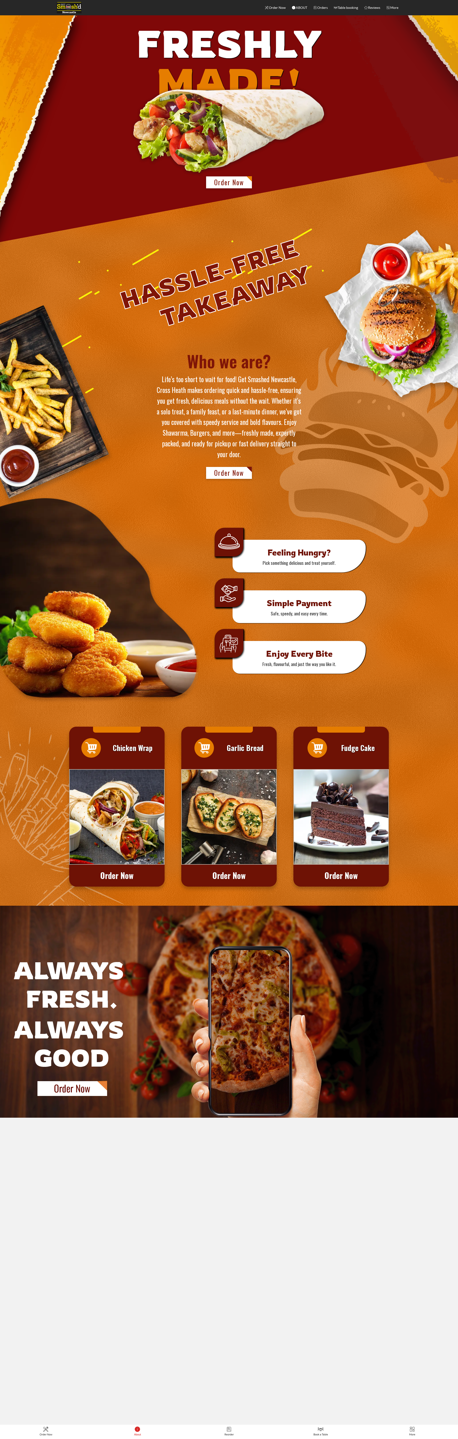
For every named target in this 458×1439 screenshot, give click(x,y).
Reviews (374, 8)
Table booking (348, 8)
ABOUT (301, 8)
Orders (322, 8)
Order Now (277, 8)
